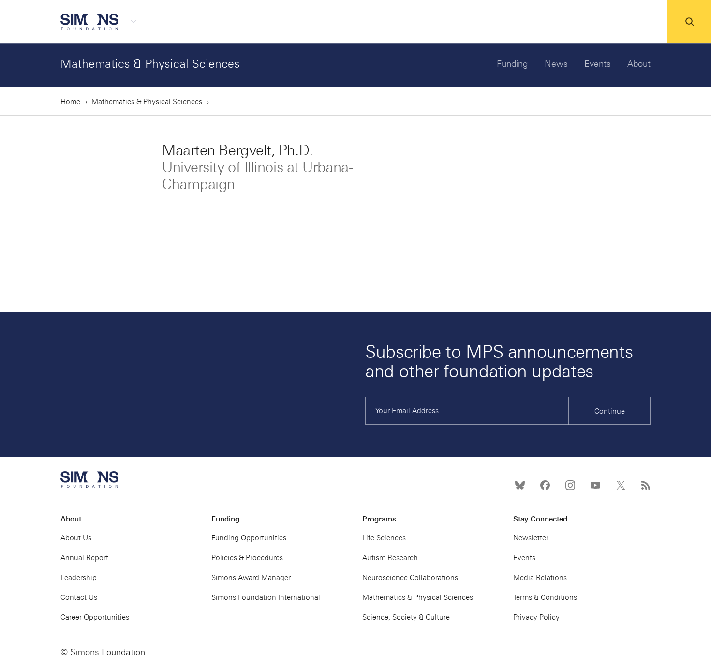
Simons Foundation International (265, 597)
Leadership (78, 577)
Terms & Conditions (545, 597)
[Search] (689, 22)
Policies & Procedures (247, 557)
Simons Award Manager (251, 577)
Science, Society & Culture (406, 617)
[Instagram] (570, 485)
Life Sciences (384, 538)
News (556, 64)
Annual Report (84, 557)
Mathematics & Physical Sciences (150, 64)
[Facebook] (545, 485)
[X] (620, 485)
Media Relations (540, 577)
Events (597, 64)
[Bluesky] (520, 485)
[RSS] (646, 485)
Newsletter (530, 538)
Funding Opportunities (248, 538)
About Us (75, 538)
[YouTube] (595, 485)
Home (70, 101)
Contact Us (78, 597)
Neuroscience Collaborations (410, 577)
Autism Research (390, 557)
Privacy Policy (536, 617)
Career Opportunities (94, 617)
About (639, 64)
